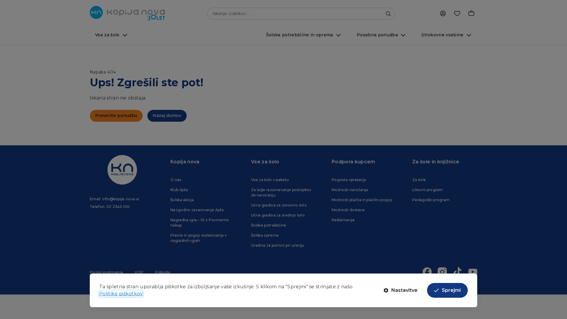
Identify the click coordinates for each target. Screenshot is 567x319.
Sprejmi (451, 290)
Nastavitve (404, 290)
